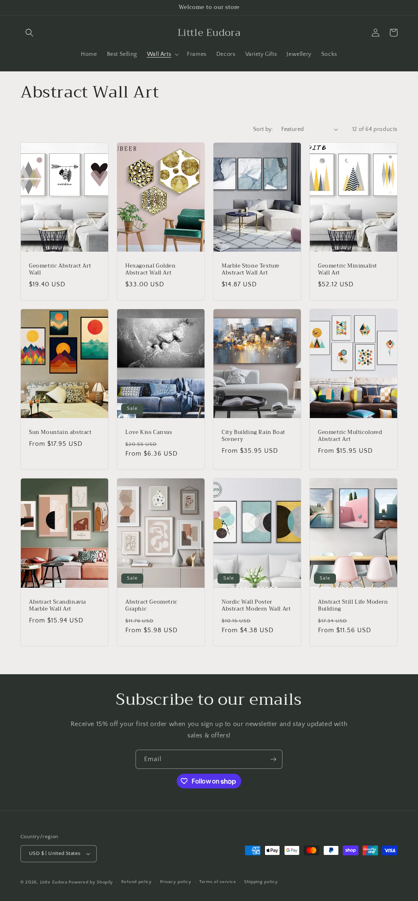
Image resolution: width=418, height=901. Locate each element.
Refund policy (136, 881)
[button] (29, 33)
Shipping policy (261, 881)
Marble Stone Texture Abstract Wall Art (251, 270)
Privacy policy (175, 881)
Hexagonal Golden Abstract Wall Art (150, 270)
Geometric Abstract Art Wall (60, 270)
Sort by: (263, 129)
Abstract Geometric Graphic (151, 606)
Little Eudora (53, 882)
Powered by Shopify (91, 882)
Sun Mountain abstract (60, 432)
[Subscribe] (273, 759)
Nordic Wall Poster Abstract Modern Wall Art (256, 606)
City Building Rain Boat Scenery (253, 436)
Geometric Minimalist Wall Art (347, 270)
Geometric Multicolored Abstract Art (350, 436)
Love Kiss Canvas (148, 432)
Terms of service (217, 881)
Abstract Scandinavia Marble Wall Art (57, 606)
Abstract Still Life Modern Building (353, 606)
